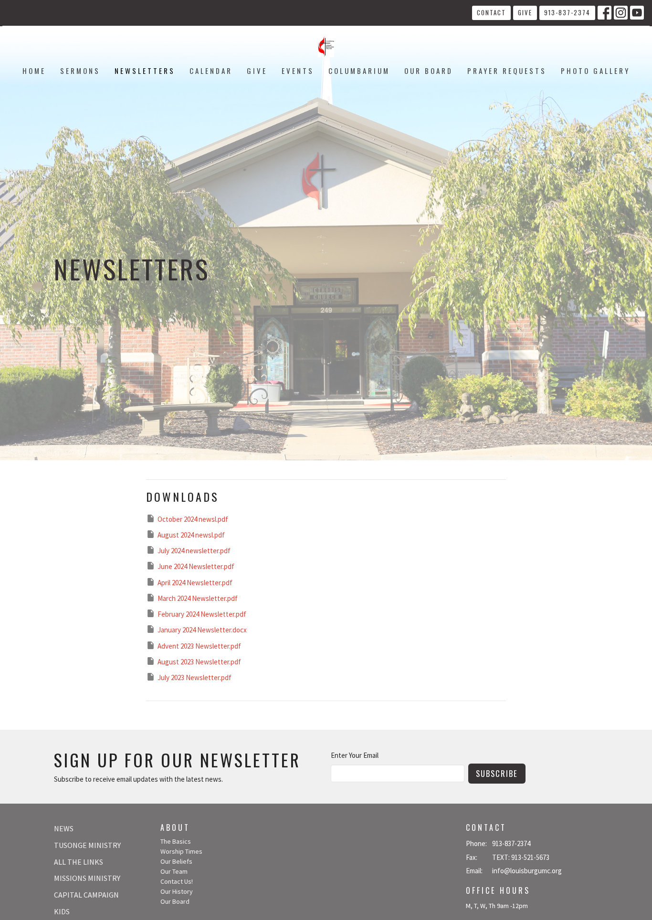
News (64, 828)
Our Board (428, 70)
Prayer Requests (507, 70)
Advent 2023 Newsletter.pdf (199, 646)
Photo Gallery (595, 70)
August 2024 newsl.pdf (191, 534)
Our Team (174, 871)
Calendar (210, 70)
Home (34, 70)
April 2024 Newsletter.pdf (195, 582)
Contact (491, 12)
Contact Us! (176, 881)
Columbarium (359, 70)
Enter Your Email (355, 755)
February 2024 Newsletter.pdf (202, 614)
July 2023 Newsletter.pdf (194, 677)
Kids (62, 911)
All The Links (78, 862)
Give (525, 12)
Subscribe (497, 773)
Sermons (80, 70)
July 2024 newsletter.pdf (194, 550)
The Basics (175, 841)
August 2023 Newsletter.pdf (199, 661)
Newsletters (145, 70)
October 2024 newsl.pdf (193, 519)
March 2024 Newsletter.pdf (198, 598)
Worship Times (181, 851)
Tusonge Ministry (87, 845)
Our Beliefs (176, 861)
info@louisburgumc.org (527, 870)
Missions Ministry (87, 878)
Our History (176, 891)
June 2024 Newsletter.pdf (196, 566)
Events (298, 70)
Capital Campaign (86, 894)
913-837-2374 (567, 12)
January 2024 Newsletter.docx (202, 629)
